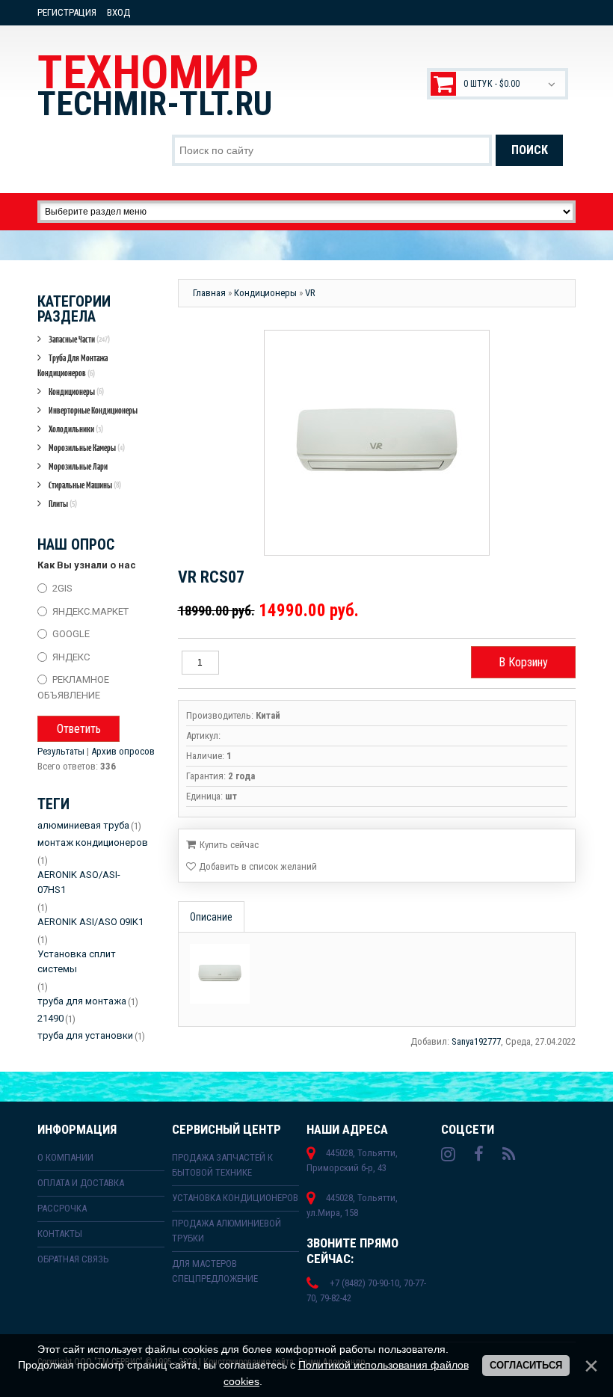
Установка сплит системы (76, 961)
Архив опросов (123, 751)
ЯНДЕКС (71, 656)
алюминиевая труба (83, 825)
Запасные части (79, 339)
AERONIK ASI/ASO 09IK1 (90, 921)
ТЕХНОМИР (154, 84)
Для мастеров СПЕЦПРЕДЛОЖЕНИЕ (215, 1271)
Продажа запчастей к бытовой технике (222, 1165)
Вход (118, 12)
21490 (50, 1018)
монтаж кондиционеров (92, 842)
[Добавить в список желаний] (251, 866)
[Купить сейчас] (222, 844)
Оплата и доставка (80, 1182)
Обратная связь (73, 1259)
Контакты (59, 1233)
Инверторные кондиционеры (93, 410)
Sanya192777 (476, 1041)
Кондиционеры (76, 391)
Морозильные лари (78, 466)
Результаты (60, 751)
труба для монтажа (81, 1001)
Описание (211, 917)
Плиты (63, 503)
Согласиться (526, 1365)
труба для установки (85, 1035)
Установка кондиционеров (235, 1197)
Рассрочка (62, 1208)
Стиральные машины (85, 485)
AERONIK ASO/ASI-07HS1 (78, 882)
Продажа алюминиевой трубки (226, 1231)
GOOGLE (71, 633)
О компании (65, 1157)
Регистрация (66, 12)
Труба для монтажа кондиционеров (72, 365)
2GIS (62, 588)
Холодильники (76, 429)
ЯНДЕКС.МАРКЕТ (90, 610)
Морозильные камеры (87, 447)
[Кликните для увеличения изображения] (377, 443)
